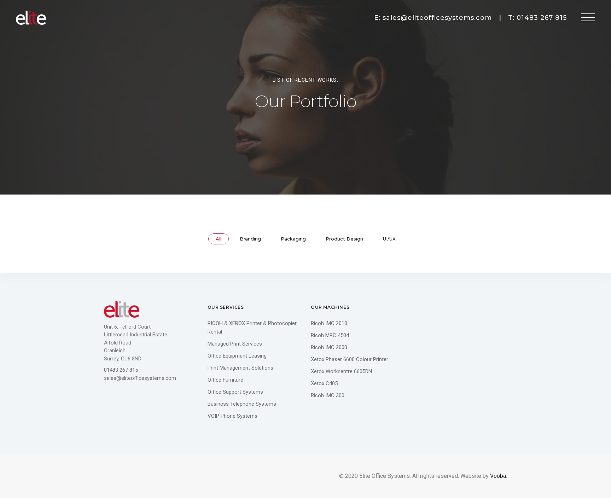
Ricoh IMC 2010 (329, 323)
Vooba (498, 476)
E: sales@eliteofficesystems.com (433, 18)
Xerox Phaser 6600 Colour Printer (349, 359)
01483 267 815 (121, 370)
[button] (588, 17)
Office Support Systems (235, 392)
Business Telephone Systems (242, 404)
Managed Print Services (235, 344)
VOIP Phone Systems (232, 416)
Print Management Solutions (240, 368)
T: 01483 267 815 (537, 18)
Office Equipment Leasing (237, 356)
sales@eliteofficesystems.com (140, 378)
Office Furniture (225, 380)
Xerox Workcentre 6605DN (341, 371)
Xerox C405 (324, 383)
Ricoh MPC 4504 (330, 335)
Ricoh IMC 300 (327, 395)
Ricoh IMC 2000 (329, 347)
